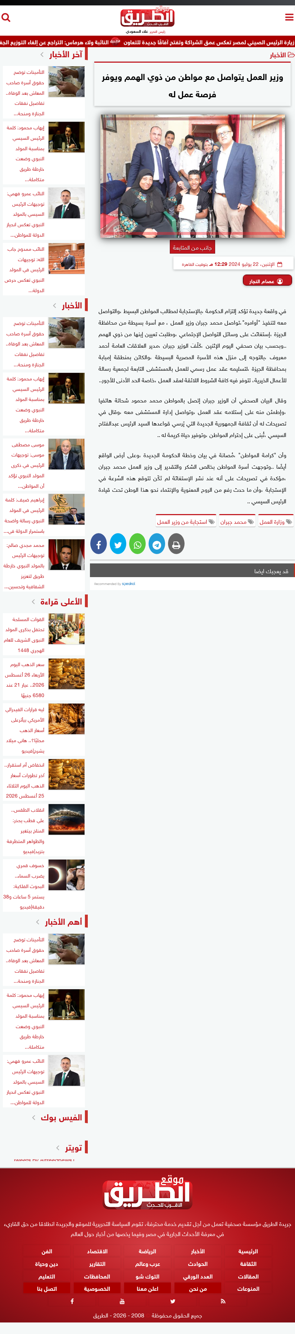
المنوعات (248, 1288)
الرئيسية (248, 1250)
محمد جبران (234, 521)
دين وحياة (46, 1263)
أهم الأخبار (63, 920)
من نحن (198, 1288)
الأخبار (278, 54)
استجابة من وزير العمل (183, 521)
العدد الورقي (198, 1275)
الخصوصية (97, 1288)
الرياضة (147, 1250)
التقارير (97, 1263)
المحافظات (97, 1275)
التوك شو (147, 1275)
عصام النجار (261, 280)
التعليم (46, 1275)
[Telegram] (156, 543)
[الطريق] (147, 25)
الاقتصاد (97, 1250)
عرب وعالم (147, 1263)
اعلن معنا (147, 1288)
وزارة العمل (273, 521)
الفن (47, 1250)
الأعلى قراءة (61, 600)
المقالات (248, 1275)
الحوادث (198, 1263)
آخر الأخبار (65, 53)
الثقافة (248, 1263)
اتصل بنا (47, 1288)
